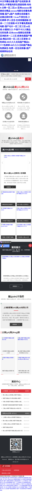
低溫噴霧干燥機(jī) (17, 75)
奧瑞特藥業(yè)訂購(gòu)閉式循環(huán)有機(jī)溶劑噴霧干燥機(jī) (14, 276)
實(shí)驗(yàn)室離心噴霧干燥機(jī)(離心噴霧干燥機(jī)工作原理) (13, 420)
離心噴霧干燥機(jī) (23, 74)
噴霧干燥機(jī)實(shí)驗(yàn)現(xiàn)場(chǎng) (23, 371)
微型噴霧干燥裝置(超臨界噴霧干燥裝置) (12, 405)
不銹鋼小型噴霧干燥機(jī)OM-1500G (8, 237)
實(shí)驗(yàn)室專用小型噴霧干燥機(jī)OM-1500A (24, 204)
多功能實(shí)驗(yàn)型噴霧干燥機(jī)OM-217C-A (24, 237)
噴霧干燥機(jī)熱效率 (8, 427)
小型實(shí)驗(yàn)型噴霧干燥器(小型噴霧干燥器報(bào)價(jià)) (13, 424)
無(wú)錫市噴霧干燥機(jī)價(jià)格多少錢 (12, 430)
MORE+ (27, 391)
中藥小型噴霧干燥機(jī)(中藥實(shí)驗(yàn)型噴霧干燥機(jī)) (13, 401)
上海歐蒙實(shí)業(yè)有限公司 (16, 308)
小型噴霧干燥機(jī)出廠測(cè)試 (8, 352)
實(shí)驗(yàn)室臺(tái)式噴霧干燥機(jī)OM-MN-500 (24, 220)
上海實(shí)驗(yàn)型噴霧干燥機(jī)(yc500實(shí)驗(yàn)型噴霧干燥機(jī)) (13, 417)
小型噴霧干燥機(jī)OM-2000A (8, 220)
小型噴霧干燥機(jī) (15, 74)
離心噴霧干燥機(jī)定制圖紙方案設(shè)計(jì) (24, 352)
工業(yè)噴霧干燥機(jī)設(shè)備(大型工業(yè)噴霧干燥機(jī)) (13, 408)
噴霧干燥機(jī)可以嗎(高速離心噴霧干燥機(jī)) (13, 398)
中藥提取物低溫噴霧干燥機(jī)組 (8, 204)
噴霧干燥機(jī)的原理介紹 (8, 370)
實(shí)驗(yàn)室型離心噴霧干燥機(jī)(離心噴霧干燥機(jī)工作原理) (13, 395)
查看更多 (9, 187)
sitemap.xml (15, 461)
